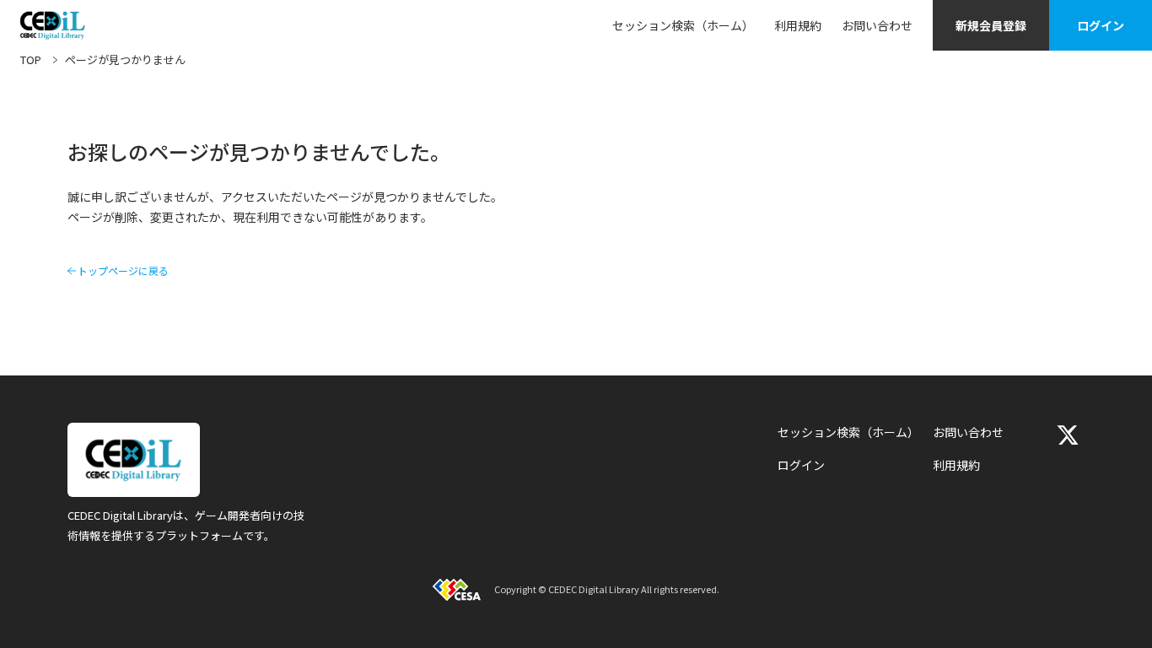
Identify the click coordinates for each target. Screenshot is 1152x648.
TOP (30, 59)
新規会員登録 (991, 25)
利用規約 (797, 25)
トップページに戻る (123, 271)
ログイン (1100, 25)
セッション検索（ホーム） (683, 25)
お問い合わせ (877, 25)
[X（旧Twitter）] (1068, 435)
